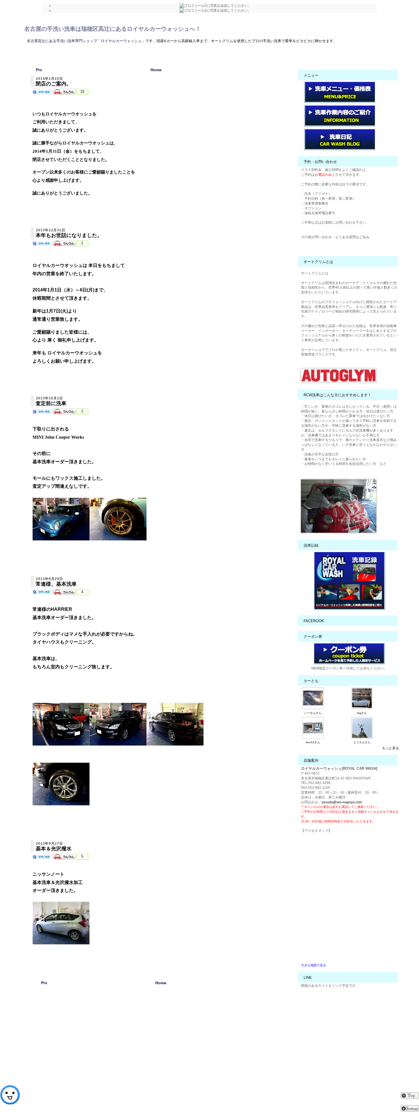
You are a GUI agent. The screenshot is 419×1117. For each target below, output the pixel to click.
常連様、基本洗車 (56, 584)
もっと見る (390, 748)
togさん (362, 712)
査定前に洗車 (51, 403)
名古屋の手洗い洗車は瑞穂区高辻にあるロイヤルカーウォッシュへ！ (112, 29)
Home (156, 70)
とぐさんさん (362, 742)
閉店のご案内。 (54, 84)
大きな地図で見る (313, 965)
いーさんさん (313, 712)
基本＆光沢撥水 (54, 848)
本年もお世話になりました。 (69, 235)
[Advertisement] (161, 1051)
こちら (364, 237)
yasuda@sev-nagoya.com (342, 802)
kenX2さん (313, 742)
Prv (39, 70)
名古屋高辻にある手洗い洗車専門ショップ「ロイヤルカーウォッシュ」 (86, 41)
